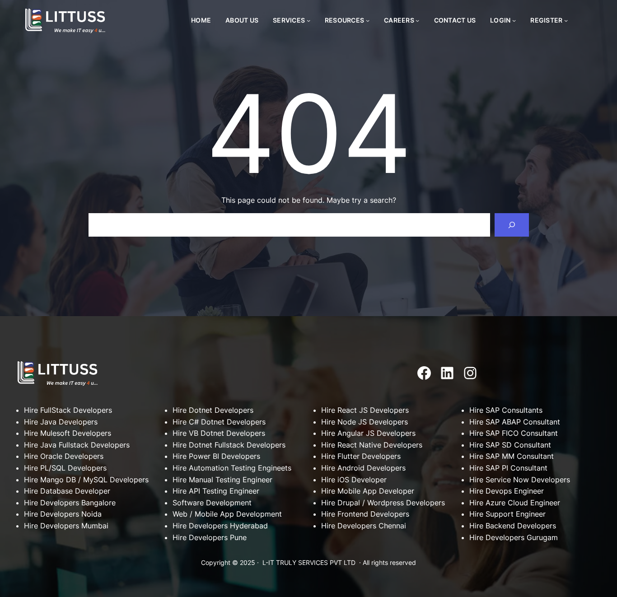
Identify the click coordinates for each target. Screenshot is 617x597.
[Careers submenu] (417, 20)
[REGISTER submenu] (566, 20)
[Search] (512, 225)
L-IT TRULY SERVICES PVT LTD (308, 562)
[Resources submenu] (367, 20)
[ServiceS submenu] (308, 20)
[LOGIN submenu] (514, 20)
